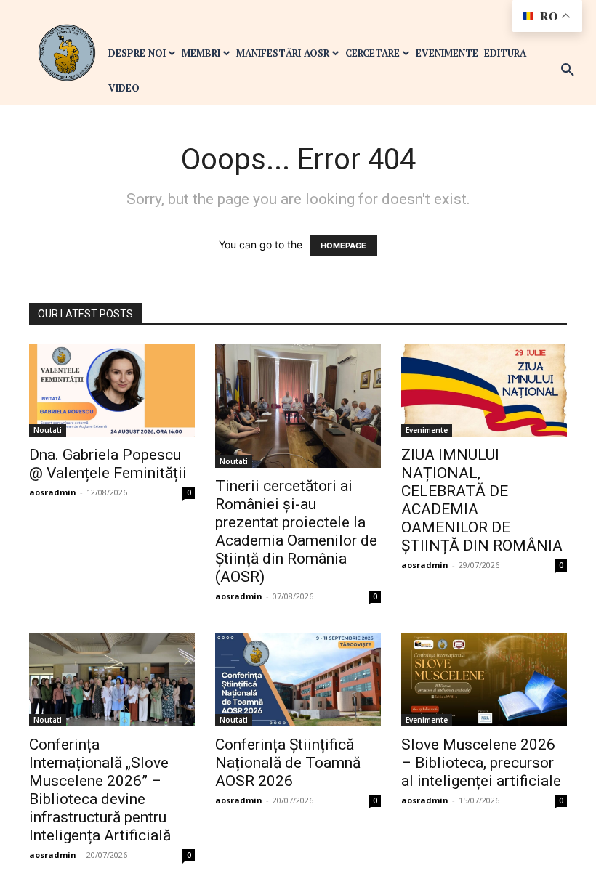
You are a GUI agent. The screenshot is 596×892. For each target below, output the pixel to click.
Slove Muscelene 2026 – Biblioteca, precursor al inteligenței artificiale (481, 763)
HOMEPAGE (343, 245)
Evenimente (427, 430)
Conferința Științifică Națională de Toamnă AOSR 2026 (288, 763)
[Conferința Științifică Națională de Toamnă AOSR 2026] (298, 679)
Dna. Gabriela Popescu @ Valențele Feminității (108, 464)
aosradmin (52, 492)
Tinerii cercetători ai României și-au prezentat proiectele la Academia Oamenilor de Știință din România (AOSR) (296, 531)
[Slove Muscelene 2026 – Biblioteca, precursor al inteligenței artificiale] (484, 679)
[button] (567, 70)
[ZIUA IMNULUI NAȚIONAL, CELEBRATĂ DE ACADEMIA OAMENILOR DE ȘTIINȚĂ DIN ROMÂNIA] (484, 390)
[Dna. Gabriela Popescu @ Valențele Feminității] (112, 390)
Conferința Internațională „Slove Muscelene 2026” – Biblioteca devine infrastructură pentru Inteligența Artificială (100, 790)
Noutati (47, 430)
